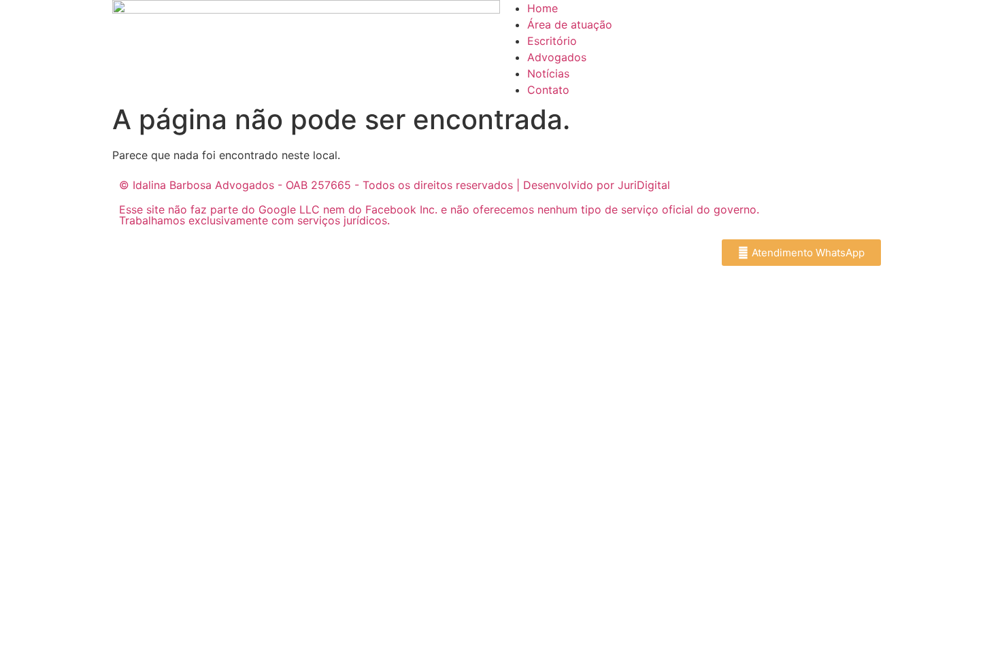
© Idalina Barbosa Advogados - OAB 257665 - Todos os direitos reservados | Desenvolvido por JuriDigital (394, 185)
